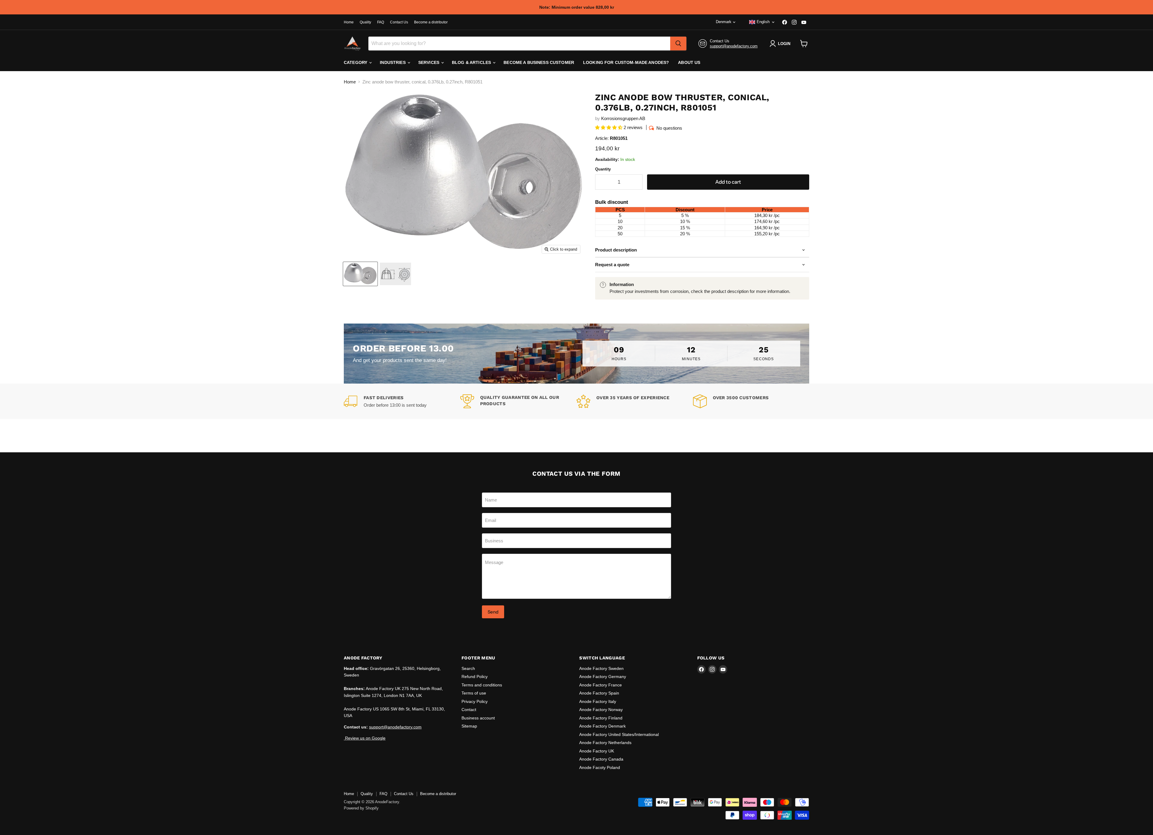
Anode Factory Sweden (601, 668)
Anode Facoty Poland (599, 767)
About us (689, 62)
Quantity (603, 169)
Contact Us (399, 22)
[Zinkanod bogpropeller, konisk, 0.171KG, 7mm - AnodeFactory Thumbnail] (360, 274)
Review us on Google (365, 738)
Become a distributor (431, 22)
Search (468, 668)
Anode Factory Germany (602, 676)
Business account (478, 718)
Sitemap (469, 726)
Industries (393, 62)
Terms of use (474, 693)
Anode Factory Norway (601, 709)
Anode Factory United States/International (619, 734)
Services (429, 62)
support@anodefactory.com (734, 46)
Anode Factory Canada (601, 759)
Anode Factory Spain (599, 693)
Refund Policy (475, 676)
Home (349, 22)
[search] (678, 43)
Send (493, 612)
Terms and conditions (482, 685)
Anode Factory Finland (600, 718)
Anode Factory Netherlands (605, 742)
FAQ (380, 22)
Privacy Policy (475, 701)
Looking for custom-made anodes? (626, 62)
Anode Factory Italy (597, 701)
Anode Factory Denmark (602, 726)
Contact (469, 709)
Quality (365, 22)
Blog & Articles (472, 62)
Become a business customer (539, 62)
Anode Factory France (600, 685)
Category (356, 62)
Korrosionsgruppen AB (623, 118)
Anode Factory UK (596, 751)
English (763, 22)
